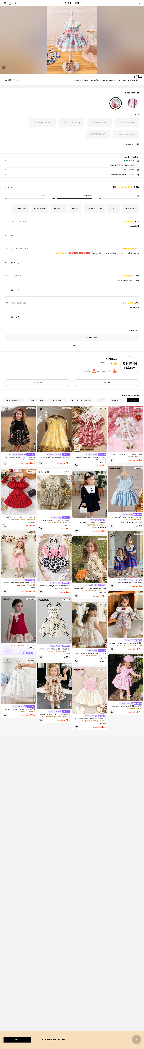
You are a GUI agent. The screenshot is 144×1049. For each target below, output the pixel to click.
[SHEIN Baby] (130, 366)
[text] (72, 226)
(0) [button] (12, 235)
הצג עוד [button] (10, 187)
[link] (14, 3)
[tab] (133, 400)
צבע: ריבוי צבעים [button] (132, 93)
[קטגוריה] (134, 3)
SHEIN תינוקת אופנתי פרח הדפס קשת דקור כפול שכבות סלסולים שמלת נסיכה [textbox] (104, 80)
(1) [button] (12, 290)
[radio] (132, 102)
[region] (72, 191)
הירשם (17, 1040)
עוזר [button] (15, 235)
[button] (139, 3)
